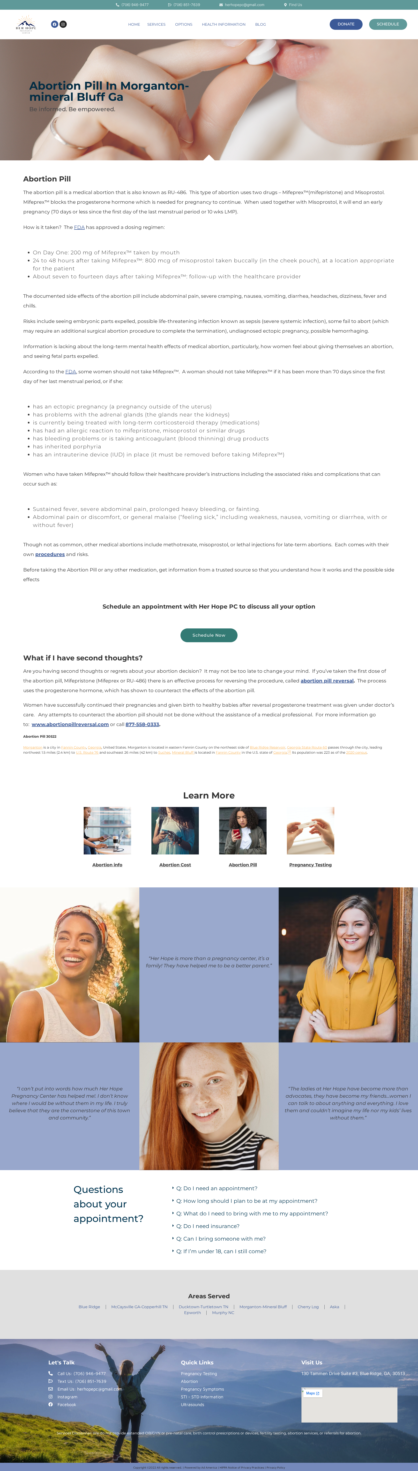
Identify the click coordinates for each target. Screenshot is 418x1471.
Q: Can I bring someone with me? (221, 1239)
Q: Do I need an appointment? (216, 1188)
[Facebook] (54, 24)
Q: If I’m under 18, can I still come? (221, 1251)
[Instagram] (63, 24)
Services (156, 24)
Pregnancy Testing (310, 865)
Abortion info (107, 865)
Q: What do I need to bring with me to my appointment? (252, 1213)
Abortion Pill (243, 865)
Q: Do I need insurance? (207, 1226)
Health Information (224, 24)
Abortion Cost (175, 865)
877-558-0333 (142, 724)
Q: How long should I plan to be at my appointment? (246, 1201)
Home (134, 24)
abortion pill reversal (327, 681)
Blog (260, 24)
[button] (158, 24)
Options (183, 24)
